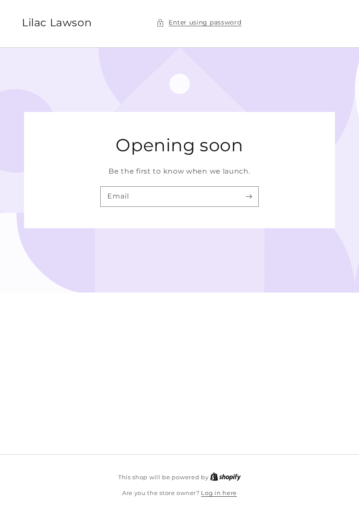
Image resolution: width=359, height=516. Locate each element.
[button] (198, 22)
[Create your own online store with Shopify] (225, 477)
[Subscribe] (248, 196)
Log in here (219, 492)
